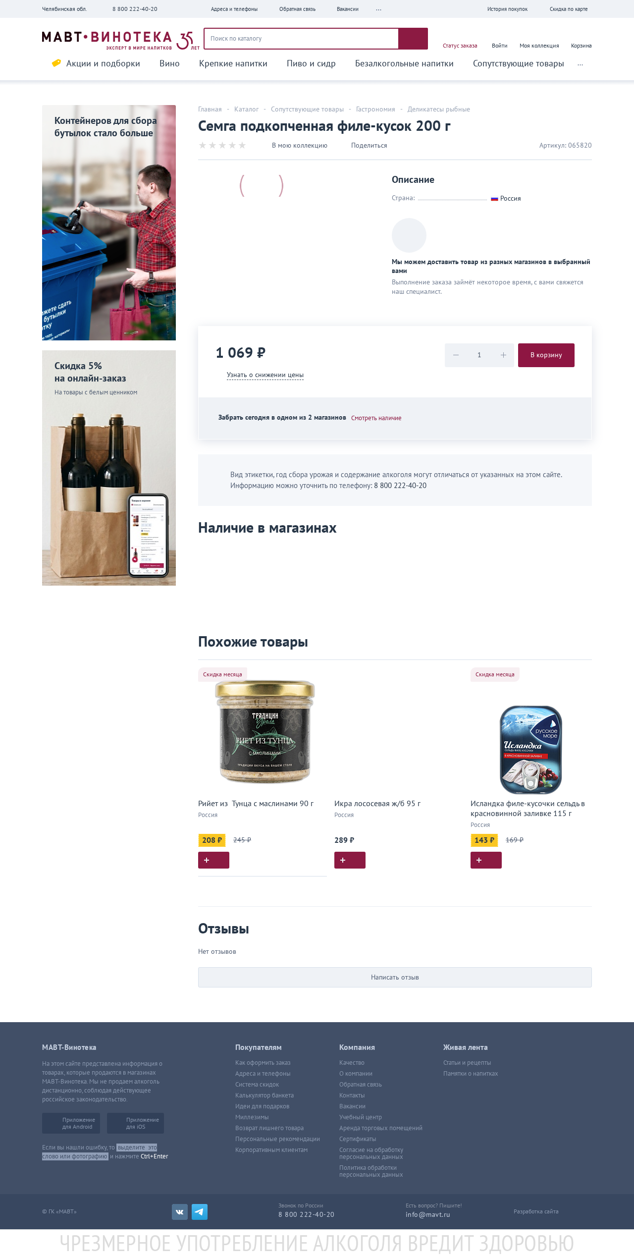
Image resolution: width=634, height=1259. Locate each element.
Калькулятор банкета (264, 1095)
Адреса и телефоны (263, 1074)
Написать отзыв (395, 977)
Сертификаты (357, 1139)
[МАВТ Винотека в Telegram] (200, 1212)
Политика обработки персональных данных (371, 1171)
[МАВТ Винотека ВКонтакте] (180, 1212)
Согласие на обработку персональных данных (371, 1153)
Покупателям (258, 1047)
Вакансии (352, 1106)
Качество (352, 1063)
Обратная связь (360, 1085)
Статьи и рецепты (467, 1063)
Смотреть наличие (376, 418)
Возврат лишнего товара (269, 1128)
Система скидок (257, 1085)
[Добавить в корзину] (213, 860)
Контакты (352, 1095)
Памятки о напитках (470, 1074)
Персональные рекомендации (277, 1139)
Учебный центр (360, 1117)
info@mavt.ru (428, 1214)
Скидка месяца (222, 674)
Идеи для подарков (262, 1106)
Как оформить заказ (263, 1063)
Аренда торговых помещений (381, 1128)
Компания (357, 1047)
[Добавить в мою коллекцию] (314, 671)
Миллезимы (252, 1117)
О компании (355, 1074)
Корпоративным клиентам (271, 1150)
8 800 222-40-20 (135, 8)
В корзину (546, 355)
